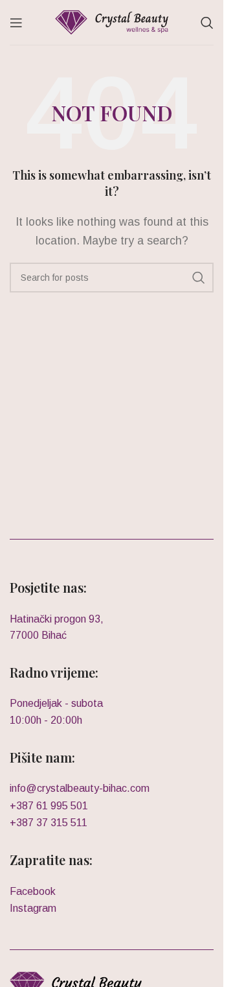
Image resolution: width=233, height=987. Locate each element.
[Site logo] (112, 21)
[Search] (207, 23)
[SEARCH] (199, 277)
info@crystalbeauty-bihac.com (80, 788)
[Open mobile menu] (16, 23)
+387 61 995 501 (49, 805)
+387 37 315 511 (48, 822)
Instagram (33, 908)
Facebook (33, 891)
